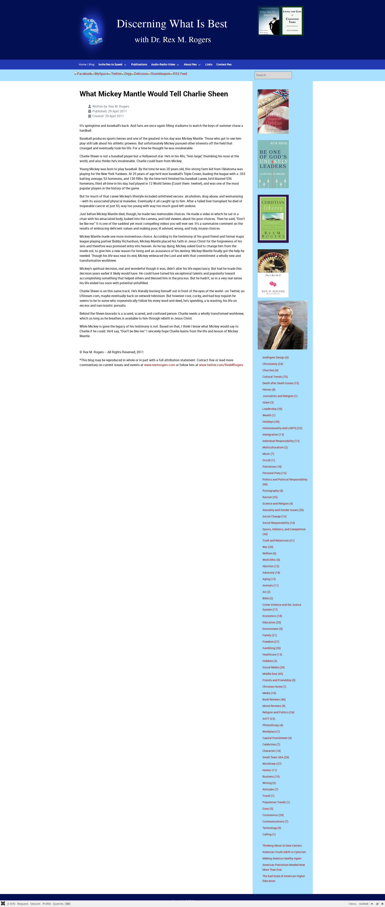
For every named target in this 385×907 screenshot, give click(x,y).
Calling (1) (269, 834)
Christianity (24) (272, 364)
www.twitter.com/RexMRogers (221, 365)
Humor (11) (269, 770)
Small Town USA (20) (275, 757)
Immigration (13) (273, 434)
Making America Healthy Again (281, 858)
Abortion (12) (270, 566)
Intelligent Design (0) (275, 357)
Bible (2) (267, 598)
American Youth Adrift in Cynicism (284, 852)
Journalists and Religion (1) (280, 396)
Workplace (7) (271, 731)
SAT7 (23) (268, 719)
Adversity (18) (271, 572)
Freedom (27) (270, 641)
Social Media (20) (273, 667)
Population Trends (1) (276, 802)
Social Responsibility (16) (278, 523)
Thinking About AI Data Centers (282, 845)
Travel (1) (268, 796)
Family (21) (269, 635)
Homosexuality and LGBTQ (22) (282, 428)
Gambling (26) (271, 648)
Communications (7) (275, 821)
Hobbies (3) (269, 661)
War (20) (267, 547)
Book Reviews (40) (274, 699)
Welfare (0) (269, 553)
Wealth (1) (269, 415)
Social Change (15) (274, 516)
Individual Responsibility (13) (281, 441)
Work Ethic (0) (271, 560)
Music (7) (268, 454)
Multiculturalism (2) (275, 447)
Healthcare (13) (272, 654)
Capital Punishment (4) (277, 738)
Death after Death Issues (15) (280, 383)
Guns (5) (267, 808)
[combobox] (273, 75)
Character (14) (271, 751)
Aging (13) (269, 579)
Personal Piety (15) (274, 473)
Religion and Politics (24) (278, 712)
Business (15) (271, 776)
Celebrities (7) (271, 744)
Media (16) (269, 693)
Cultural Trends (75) (275, 377)
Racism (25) (270, 497)
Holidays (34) (271, 421)
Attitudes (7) (270, 789)
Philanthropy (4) (272, 725)
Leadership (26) (272, 409)
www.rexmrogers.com (159, 365)
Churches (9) (270, 370)
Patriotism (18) (272, 466)
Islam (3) (268, 402)
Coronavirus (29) (273, 815)
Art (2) (266, 592)
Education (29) (271, 622)
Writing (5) (269, 783)
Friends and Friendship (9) (279, 680)
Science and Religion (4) (277, 503)
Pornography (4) (272, 491)
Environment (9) (272, 629)
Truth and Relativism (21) (278, 540)
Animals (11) (270, 585)
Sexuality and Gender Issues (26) (283, 510)
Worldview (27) (272, 764)
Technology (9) (271, 828)
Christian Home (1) (274, 686)
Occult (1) (268, 460)
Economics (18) (272, 616)
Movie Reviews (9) (273, 706)
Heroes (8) (269, 389)
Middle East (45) (272, 674)
